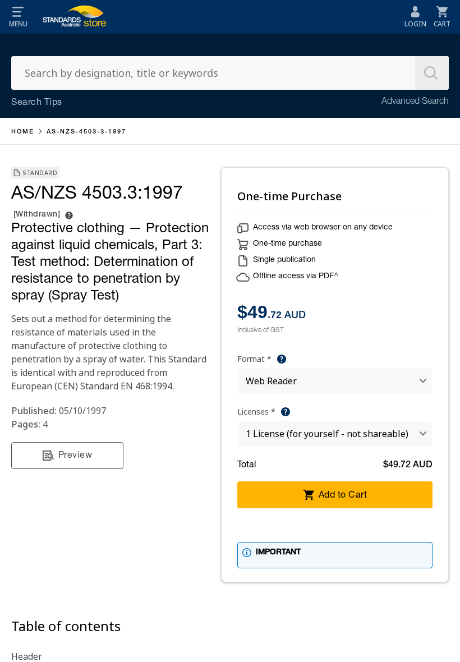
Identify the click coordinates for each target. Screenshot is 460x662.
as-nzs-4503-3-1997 (86, 132)
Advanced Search (415, 102)
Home (22, 132)
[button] (17, 17)
